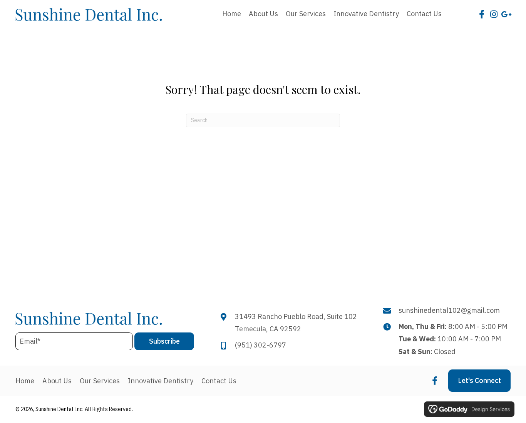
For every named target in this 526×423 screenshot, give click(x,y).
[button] (481, 14)
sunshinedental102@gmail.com (449, 310)
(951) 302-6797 (260, 345)
